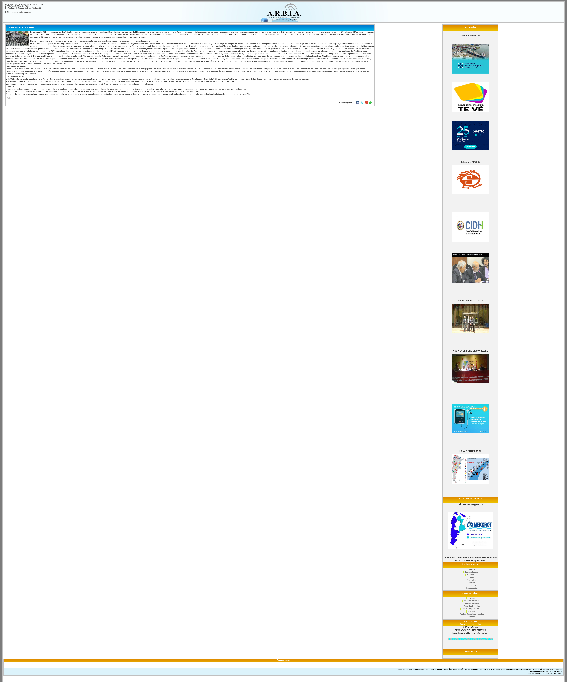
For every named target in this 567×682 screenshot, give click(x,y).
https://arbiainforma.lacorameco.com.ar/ (470, 639)
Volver (10, 98)
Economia (472, 585)
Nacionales (471, 575)
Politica (472, 583)
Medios (472, 569)
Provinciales (472, 580)
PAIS (472, 577)
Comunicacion (472, 588)
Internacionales (471, 572)
